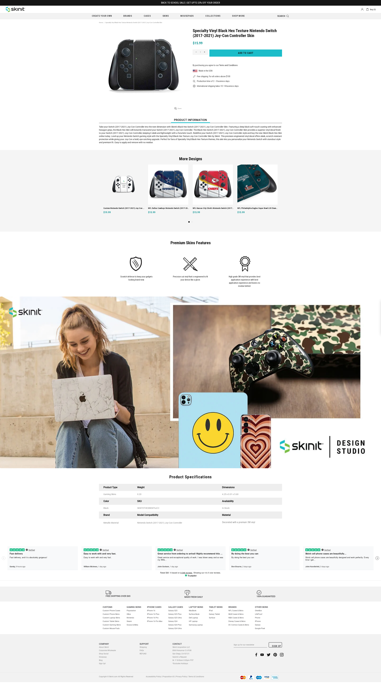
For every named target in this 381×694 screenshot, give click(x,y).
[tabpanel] (123, 192)
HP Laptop (193, 621)
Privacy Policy (181, 677)
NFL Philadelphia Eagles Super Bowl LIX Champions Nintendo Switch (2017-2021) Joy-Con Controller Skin (257, 208)
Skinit (15, 9)
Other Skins (261, 607)
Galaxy (257, 625)
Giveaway (103, 657)
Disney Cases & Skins (236, 621)
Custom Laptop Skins (111, 618)
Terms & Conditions (196, 677)
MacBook (192, 611)
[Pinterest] (275, 655)
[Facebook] (256, 655)
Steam (129, 621)
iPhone (258, 621)
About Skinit (104, 647)
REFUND (143, 654)
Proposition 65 (168, 677)
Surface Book (194, 614)
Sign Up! (102, 663)
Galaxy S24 (172, 621)
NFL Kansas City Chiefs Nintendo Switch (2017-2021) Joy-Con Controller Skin (213, 208)
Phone (257, 618)
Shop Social (103, 654)
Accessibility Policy (153, 677)
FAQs (142, 650)
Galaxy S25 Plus (174, 614)
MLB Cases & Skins (235, 614)
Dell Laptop (193, 618)
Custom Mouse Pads (111, 628)
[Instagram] (282, 655)
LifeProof (258, 614)
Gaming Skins (134, 607)
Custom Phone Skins (111, 614)
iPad (211, 611)
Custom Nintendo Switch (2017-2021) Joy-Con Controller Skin (123, 208)
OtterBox (258, 611)
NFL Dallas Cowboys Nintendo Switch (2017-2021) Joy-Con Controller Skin (168, 208)
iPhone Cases (154, 607)
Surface (212, 618)
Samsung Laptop (196, 625)
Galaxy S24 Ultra (175, 628)
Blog (101, 660)
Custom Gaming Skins (112, 625)
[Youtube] (262, 655)
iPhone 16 (151, 611)
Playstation (131, 611)
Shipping (143, 647)
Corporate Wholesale (107, 650)
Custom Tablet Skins (111, 621)
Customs (107, 607)
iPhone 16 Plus (153, 614)
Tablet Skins (215, 607)
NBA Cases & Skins (236, 618)
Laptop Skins (196, 607)
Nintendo (130, 618)
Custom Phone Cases (111, 611)
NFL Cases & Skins (235, 611)
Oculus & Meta (132, 625)
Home (101, 22)
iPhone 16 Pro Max (154, 621)
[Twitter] (268, 655)
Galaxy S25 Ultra (175, 618)
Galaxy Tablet (214, 614)
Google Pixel (260, 628)
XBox (129, 614)
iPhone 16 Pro (153, 618)
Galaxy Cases (175, 607)
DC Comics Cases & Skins (238, 625)
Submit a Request (179, 657)
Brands (232, 607)
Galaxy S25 (172, 611)
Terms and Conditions (228, 65)
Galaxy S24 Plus (174, 625)
